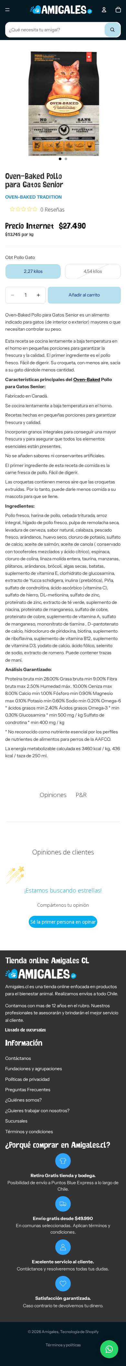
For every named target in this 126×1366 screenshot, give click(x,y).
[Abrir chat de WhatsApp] (109, 1349)
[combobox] (63, 29)
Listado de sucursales (25, 1030)
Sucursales (16, 1121)
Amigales (50, 1331)
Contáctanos (18, 1058)
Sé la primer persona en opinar (63, 922)
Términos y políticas (63, 1344)
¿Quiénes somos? (23, 1100)
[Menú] (7, 9)
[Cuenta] (104, 10)
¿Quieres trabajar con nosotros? (37, 1110)
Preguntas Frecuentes (27, 1089)
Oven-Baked (86, 379)
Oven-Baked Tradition (33, 197)
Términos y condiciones (29, 1131)
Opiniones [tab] (53, 795)
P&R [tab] (81, 795)
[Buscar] (112, 30)
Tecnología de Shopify (79, 1331)
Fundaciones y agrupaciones (33, 1068)
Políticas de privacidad (27, 1079)
